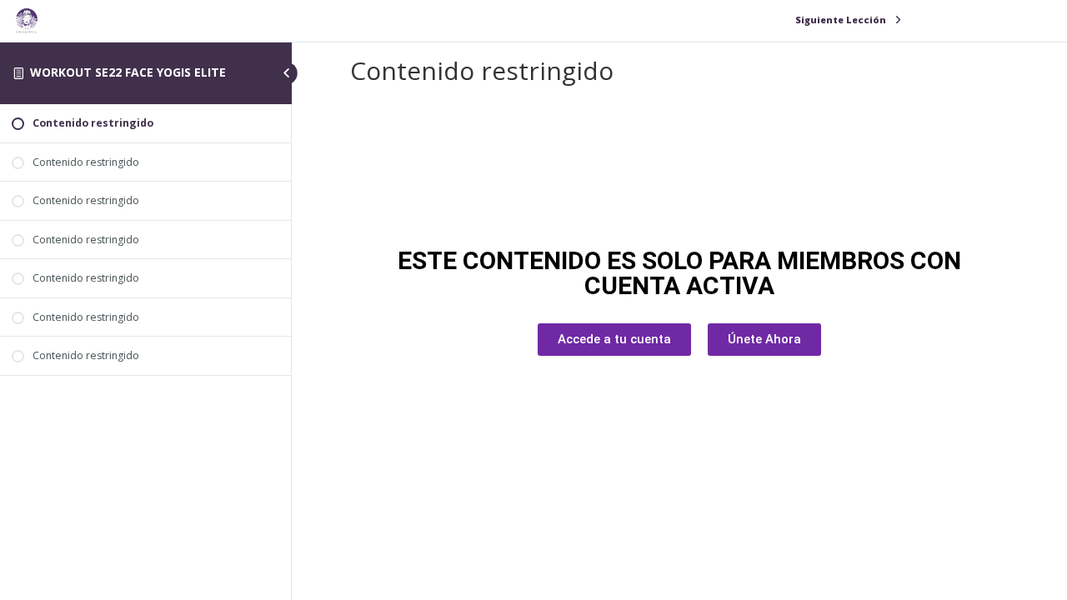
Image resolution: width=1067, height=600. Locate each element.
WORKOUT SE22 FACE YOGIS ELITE (128, 72)
